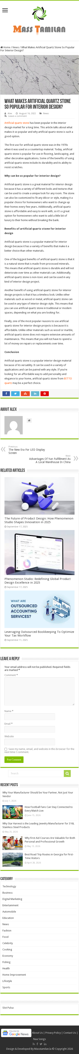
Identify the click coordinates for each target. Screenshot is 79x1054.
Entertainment (10, 905)
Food (5, 936)
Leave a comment (17, 116)
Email (8, 723)
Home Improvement (14, 974)
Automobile (9, 911)
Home (6, 47)
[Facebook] (37, 1044)
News (16, 47)
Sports (6, 987)
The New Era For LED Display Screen (27, 450)
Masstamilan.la (42, 1048)
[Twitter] (41, 1044)
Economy (7, 955)
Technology (9, 886)
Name (8, 711)
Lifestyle (7, 981)
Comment (11, 675)
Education (8, 917)
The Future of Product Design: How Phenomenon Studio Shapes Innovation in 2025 (38, 520)
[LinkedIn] (45, 1044)
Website (9, 736)
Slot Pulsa (8, 1007)
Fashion (6, 930)
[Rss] (33, 1044)
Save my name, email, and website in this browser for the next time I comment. (39, 750)
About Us (37, 1032)
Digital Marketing (12, 899)
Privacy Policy (53, 1032)
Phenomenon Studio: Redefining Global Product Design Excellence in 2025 (37, 580)
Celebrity (7, 943)
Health (6, 968)
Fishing (6, 962)
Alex (10, 113)
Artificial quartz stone (16, 122)
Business (7, 892)
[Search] (67, 773)
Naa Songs (39, 1039)
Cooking (7, 949)
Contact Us (69, 1032)
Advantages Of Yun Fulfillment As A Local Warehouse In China (49, 459)
